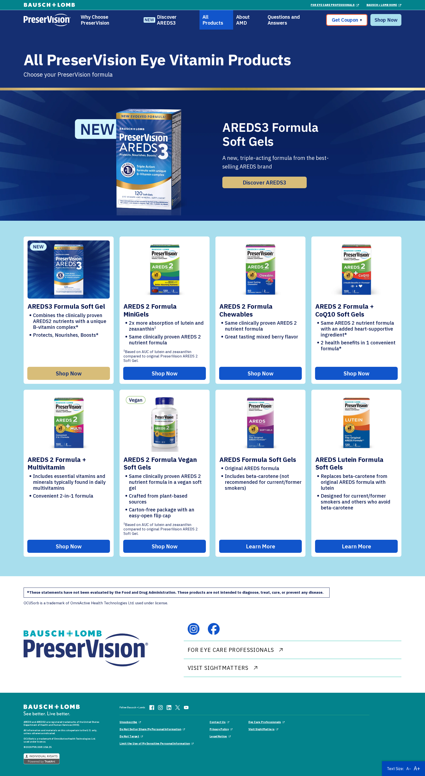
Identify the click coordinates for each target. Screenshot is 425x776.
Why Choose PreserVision (95, 20)
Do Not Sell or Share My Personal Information (150, 729)
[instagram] (193, 629)
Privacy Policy (219, 729)
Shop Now (386, 20)
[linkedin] (169, 707)
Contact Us (218, 722)
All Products (212, 20)
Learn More (260, 546)
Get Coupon (347, 20)
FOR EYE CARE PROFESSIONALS (231, 649)
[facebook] (214, 629)
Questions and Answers (284, 20)
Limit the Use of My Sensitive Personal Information (155, 743)
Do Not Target (129, 736)
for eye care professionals (333, 4)
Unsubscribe (128, 722)
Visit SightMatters (261, 729)
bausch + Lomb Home (381, 4)
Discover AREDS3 (167, 20)
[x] (177, 707)
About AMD (243, 20)
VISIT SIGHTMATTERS (218, 667)
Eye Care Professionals (264, 722)
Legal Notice (218, 736)
